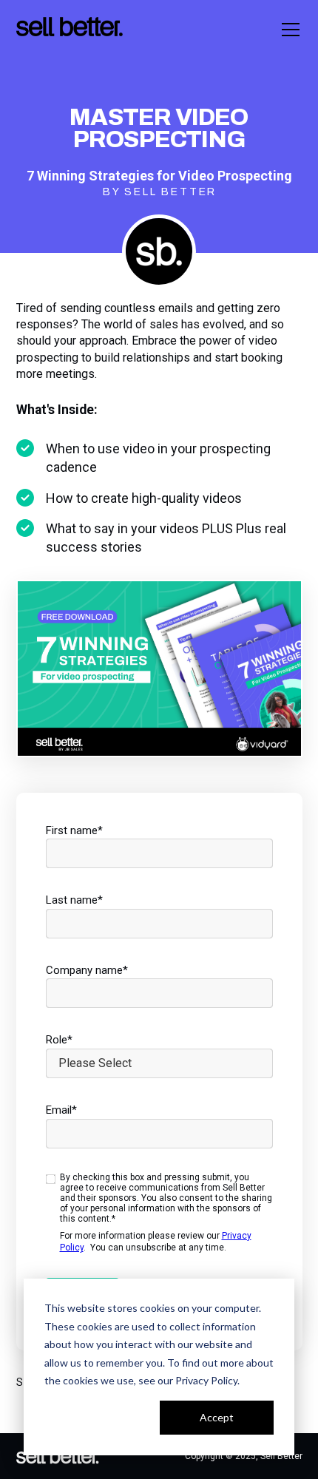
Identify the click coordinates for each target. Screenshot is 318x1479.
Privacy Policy (206, 1380)
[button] (287, 29)
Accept (217, 1417)
